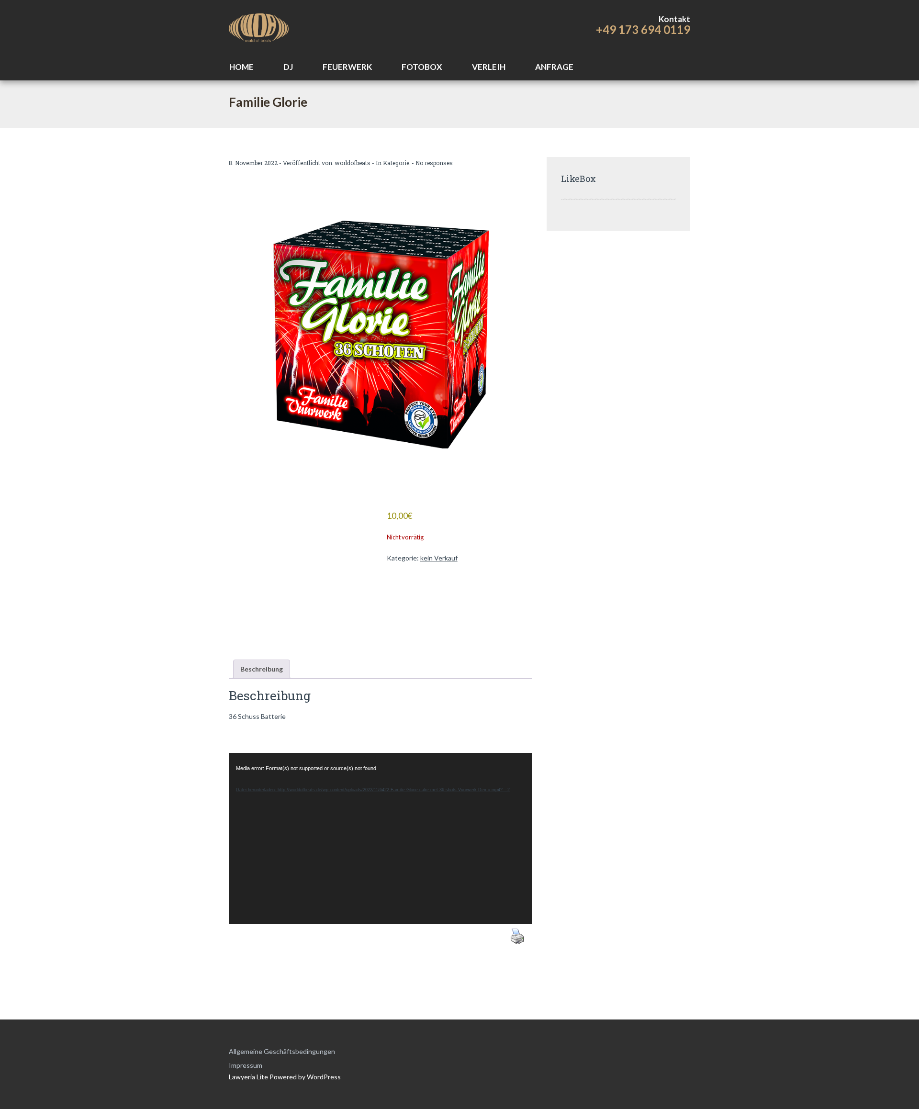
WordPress (323, 1077)
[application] (380, 838)
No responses (434, 163)
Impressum (245, 1065)
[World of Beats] (259, 26)
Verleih (488, 67)
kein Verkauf (439, 558)
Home (241, 67)
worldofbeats (352, 163)
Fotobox (422, 67)
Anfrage (554, 67)
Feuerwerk (347, 67)
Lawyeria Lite (249, 1077)
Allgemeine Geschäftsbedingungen (282, 1051)
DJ (288, 67)
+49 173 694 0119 (643, 29)
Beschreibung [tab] (261, 669)
